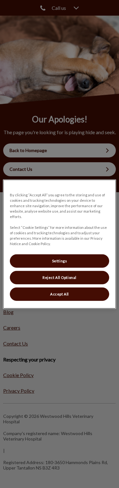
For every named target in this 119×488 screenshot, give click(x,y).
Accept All (59, 294)
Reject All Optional (59, 277)
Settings (59, 261)
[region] (59, 244)
